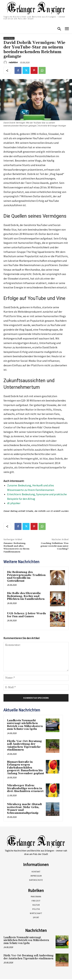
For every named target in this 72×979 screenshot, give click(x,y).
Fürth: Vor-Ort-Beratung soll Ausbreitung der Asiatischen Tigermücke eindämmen (24, 746)
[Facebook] (18, 70)
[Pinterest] (34, 70)
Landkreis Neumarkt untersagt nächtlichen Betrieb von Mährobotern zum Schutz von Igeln (25, 725)
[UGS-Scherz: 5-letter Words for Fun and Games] (57, 618)
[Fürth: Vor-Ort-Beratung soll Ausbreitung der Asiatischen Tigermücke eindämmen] (52, 746)
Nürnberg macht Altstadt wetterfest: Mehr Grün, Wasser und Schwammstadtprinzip (24, 809)
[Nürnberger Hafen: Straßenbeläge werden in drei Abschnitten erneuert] (52, 790)
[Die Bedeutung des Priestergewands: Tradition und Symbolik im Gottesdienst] (57, 577)
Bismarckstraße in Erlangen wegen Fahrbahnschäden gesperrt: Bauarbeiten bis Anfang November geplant (25, 767)
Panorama (9, 38)
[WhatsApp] (42, 70)
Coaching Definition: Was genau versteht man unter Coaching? (55, 546)
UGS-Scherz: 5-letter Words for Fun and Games (26, 615)
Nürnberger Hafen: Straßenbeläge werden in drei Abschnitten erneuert (25, 788)
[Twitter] (26, 70)
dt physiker (13, 503)
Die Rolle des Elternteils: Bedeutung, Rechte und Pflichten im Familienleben (26, 596)
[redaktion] (5, 62)
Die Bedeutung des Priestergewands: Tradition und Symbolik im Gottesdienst (26, 577)
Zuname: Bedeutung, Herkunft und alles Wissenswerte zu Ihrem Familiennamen (16, 547)
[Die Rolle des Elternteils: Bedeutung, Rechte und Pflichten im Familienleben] (57, 598)
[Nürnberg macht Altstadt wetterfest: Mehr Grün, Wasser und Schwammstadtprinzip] (52, 809)
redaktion (13, 62)
